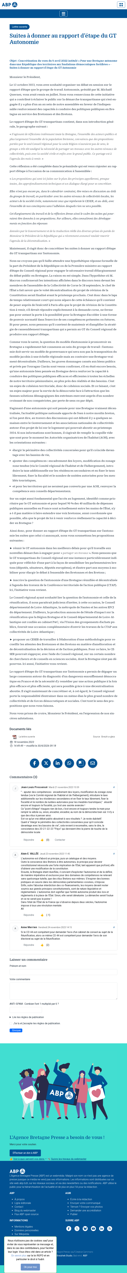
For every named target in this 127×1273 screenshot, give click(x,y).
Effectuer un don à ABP (25, 1152)
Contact (19, 1206)
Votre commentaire (20, 979)
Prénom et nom (18, 965)
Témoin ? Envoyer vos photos (86, 1206)
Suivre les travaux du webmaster (68, 1158)
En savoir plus (18, 1255)
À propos (20, 1199)
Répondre (29, 839)
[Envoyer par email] (92, 763)
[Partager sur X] (46, 763)
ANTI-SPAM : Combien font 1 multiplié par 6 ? (34, 1003)
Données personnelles (27, 1230)
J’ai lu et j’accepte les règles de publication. (36, 1023)
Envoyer (16, 1030)
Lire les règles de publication (28, 1017)
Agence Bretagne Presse (58, 1252)
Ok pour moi (30, 1267)
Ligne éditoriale (23, 1203)
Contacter (60, 839)
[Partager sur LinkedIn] (57, 763)
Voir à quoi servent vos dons (29, 1158)
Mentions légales (24, 1226)
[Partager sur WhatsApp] (69, 763)
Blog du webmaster (25, 1210)
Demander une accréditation (85, 1210)
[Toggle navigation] (121, 5)
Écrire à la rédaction (81, 1199)
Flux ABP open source (27, 1214)
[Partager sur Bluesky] (81, 763)
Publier (74, 1214)
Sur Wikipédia (22, 1234)
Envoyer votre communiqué (85, 1203)
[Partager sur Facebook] (34, 763)
